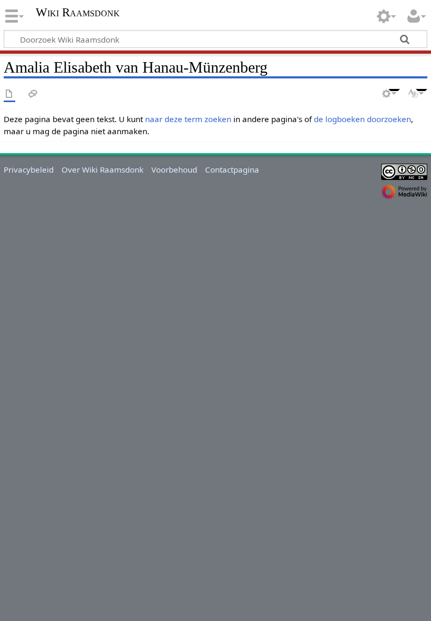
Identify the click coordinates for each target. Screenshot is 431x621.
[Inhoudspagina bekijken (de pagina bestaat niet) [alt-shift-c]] (9, 94)
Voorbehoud (174, 169)
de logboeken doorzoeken (362, 119)
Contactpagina (232, 169)
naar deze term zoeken (188, 119)
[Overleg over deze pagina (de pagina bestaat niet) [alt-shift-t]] (33, 94)
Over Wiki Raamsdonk (102, 169)
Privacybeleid (29, 169)
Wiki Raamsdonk (78, 12)
